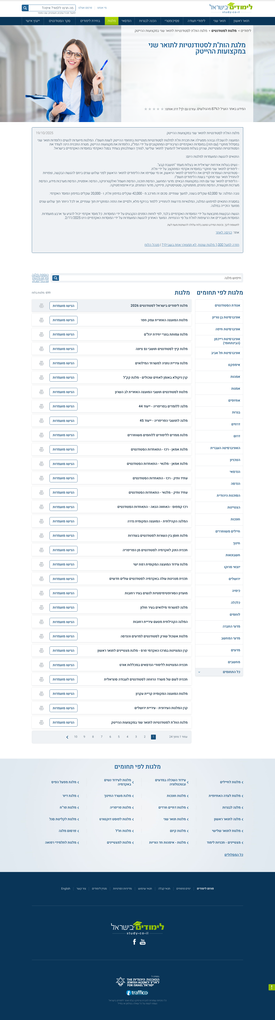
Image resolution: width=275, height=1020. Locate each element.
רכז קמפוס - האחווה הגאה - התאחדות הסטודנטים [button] (152, 507)
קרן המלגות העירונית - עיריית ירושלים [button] (161, 708)
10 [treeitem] (75, 737)
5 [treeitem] (119, 737)
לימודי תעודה (196, 20)
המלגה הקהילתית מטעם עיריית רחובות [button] (160, 622)
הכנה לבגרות (147, 20)
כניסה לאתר (224, 232)
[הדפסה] (41, 305)
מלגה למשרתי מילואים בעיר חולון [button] (164, 608)
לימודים (246, 30)
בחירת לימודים (90, 20)
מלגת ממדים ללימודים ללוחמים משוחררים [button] (157, 435)
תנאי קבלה (164, 888)
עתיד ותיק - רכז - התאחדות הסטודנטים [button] (160, 478)
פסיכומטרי (172, 20)
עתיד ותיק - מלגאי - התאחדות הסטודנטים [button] (158, 493)
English (65, 888)
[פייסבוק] (134, 942)
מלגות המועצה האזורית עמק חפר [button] (164, 320)
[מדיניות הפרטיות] (272, 987)
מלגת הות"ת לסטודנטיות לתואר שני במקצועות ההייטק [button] (149, 723)
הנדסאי (126, 20)
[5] (145, 109)
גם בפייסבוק (40, 280)
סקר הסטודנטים (59, 20)
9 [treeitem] (84, 737)
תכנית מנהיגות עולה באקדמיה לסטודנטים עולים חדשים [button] (148, 579)
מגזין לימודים (99, 888)
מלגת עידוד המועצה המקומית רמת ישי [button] (160, 564)
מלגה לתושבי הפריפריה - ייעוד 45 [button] (164, 421)
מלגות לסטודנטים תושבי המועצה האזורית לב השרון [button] (151, 392)
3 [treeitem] (136, 737)
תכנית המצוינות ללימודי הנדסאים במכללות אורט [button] (153, 665)
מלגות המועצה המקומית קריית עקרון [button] (162, 694)
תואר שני (219, 20)
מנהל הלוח (152, 244)
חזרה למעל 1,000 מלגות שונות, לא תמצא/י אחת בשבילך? (200, 244)
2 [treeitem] (145, 737)
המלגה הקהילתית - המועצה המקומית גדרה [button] (157, 521)
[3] (154, 109)
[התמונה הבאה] (66, 737)
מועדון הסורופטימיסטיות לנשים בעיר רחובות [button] (156, 593)
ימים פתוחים (183, 888)
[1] (162, 109)
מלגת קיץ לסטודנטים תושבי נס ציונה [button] (162, 349)
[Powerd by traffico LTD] (137, 993)
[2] (158, 109)
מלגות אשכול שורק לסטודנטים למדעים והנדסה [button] (154, 636)
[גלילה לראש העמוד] (272, 1009)
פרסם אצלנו (85, 8)
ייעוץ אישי (33, 20)
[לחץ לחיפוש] (55, 278)
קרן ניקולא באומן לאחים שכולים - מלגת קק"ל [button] (155, 378)
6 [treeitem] (110, 737)
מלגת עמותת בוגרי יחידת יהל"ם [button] (166, 334)
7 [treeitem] (101, 737)
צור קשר (81, 888)
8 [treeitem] (93, 737)
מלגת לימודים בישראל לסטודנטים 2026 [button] (159, 306)
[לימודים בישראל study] (231, 7)
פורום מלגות (40, 277)
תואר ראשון (241, 20)
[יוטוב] (143, 942)
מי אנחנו (102, 8)
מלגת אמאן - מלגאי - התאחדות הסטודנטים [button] (157, 464)
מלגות (112, 20)
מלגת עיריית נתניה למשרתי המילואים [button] (161, 363)
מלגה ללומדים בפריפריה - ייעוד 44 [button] (163, 406)
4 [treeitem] (127, 737)
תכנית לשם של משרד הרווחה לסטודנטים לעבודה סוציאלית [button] (146, 679)
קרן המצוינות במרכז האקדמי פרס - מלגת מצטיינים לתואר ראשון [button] (142, 651)
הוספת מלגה (40, 274)
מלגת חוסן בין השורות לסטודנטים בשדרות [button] (158, 536)
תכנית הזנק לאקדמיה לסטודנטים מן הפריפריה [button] (155, 550)
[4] (149, 109)
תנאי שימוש (145, 888)
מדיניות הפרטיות (122, 888)
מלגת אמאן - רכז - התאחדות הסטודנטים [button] (159, 449)
